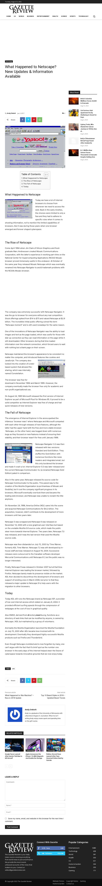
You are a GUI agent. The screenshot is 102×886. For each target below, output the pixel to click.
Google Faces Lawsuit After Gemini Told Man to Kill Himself (13, 756)
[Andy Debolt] (15, 715)
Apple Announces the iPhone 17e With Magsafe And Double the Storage (34, 756)
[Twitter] (28, 119)
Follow (60, 853)
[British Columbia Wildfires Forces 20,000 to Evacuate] (74, 101)
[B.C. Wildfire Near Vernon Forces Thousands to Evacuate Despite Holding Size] (74, 152)
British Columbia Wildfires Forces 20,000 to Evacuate (88, 101)
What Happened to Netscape (35, 178)
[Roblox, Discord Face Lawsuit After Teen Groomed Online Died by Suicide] (55, 745)
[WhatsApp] (39, 119)
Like (62, 848)
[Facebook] (22, 119)
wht (13, 669)
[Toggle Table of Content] (45, 175)
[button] (94, 16)
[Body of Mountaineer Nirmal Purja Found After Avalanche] (74, 140)
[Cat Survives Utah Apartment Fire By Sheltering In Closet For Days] (74, 112)
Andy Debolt (11, 113)
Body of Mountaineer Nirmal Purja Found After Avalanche (87, 141)
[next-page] (10, 766)
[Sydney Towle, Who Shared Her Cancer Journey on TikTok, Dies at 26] (74, 126)
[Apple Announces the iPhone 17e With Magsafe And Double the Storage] (35, 745)
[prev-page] (6, 766)
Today (25, 186)
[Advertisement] (51, 37)
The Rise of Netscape (32, 181)
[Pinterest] (33, 119)
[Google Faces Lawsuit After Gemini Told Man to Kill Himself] (14, 745)
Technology (9, 61)
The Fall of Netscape (32, 184)
